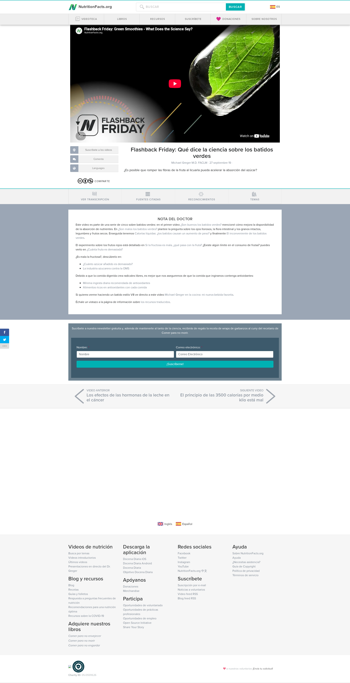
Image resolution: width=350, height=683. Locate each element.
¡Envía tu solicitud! (263, 668)
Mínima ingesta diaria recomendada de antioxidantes (116, 283)
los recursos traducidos (155, 302)
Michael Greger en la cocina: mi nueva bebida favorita (199, 295)
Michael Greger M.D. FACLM (189, 163)
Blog (71, 585)
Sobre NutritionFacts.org (247, 553)
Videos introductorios (82, 558)
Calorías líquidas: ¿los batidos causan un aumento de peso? (172, 233)
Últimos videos (77, 562)
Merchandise (131, 591)
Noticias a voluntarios (191, 589)
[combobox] (181, 7)
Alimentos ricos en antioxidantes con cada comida (115, 287)
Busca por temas (78, 553)
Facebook (184, 553)
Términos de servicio (245, 575)
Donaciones (130, 586)
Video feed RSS (188, 594)
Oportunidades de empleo (139, 618)
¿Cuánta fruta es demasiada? (105, 249)
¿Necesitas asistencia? (246, 562)
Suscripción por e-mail (192, 585)
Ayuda (236, 558)
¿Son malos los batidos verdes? (137, 229)
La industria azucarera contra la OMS (106, 268)
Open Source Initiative (137, 623)
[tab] (95, 196)
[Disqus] (175, 459)
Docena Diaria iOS (134, 559)
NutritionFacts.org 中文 (192, 571)
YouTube (183, 566)
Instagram (184, 562)
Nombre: (83, 347)
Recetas (73, 589)
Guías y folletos (78, 594)
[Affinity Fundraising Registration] (78, 666)
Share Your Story (133, 627)
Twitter (182, 558)
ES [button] (277, 7)
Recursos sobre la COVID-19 (86, 616)
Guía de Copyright (244, 566)
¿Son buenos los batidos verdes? (200, 225)
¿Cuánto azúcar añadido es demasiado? (108, 264)
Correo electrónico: (189, 347)
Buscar (235, 7)
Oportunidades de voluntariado (143, 605)
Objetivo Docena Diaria (138, 572)
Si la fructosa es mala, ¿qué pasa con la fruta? (173, 245)
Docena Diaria (132, 568)
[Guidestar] (69, 666)
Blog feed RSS (187, 598)
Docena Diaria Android (137, 563)
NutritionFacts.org (94, 6)
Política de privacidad (246, 571)
